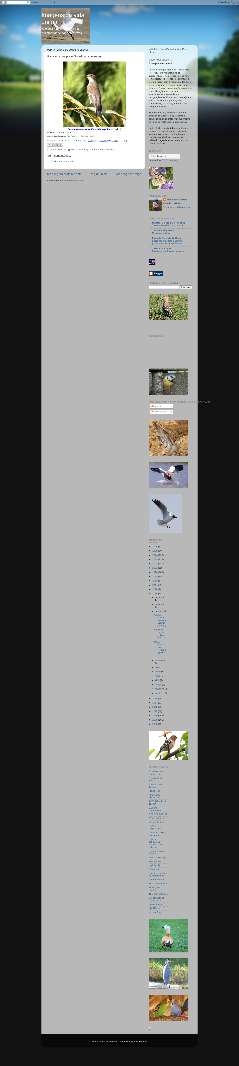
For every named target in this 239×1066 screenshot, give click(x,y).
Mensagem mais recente (64, 174)
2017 (155, 585)
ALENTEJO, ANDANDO (155, 796)
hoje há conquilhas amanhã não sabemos (155, 843)
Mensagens (159, 406)
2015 (155, 593)
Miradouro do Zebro (161, 233)
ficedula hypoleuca (67, 149)
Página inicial (99, 174)
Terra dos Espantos (163, 230)
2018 (155, 581)
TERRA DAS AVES (162, 248)
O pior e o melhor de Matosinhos (158, 874)
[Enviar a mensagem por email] (48, 145)
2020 (155, 572)
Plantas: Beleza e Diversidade (168, 223)
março (158, 684)
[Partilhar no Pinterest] (61, 145)
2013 (155, 703)
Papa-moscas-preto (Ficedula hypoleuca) (160, 648)
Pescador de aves (158, 883)
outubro (159, 611)
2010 (155, 715)
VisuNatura (154, 908)
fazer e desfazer (157, 822)
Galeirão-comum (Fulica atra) (159, 634)
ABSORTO (154, 791)
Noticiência (154, 865)
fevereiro (160, 689)
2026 (155, 546)
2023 (155, 559)
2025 (155, 551)
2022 (155, 563)
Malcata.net (155, 861)
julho (157, 667)
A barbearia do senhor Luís (156, 772)
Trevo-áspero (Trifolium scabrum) (167, 225)
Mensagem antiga (128, 174)
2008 (155, 724)
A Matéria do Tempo (155, 785)
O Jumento (154, 869)
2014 (155, 698)
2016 (155, 589)
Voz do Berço (155, 912)
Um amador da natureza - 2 (156, 899)
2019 (155, 576)
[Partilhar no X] (55, 145)
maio (158, 676)
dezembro (160, 597)
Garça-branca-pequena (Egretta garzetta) (160, 620)
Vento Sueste (155, 904)
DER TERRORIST (158, 814)
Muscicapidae (86, 149)
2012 (155, 707)
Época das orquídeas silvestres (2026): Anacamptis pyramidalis (167, 242)
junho (158, 671)
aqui (68, 132)
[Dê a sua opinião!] (51, 145)
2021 (155, 568)
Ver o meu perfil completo (176, 207)
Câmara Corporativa (155, 809)
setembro (160, 660)
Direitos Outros (156, 818)
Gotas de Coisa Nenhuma (157, 833)
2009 (155, 720)
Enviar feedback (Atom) (72, 180)
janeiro (159, 693)
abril (157, 680)
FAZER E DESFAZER (155, 827)
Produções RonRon (154, 888)
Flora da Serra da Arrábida (166, 238)
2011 (155, 711)
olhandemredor (157, 879)
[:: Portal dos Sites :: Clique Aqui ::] (150, 1029)
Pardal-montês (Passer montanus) (168, 251)
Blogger (142, 1041)
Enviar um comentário (62, 161)
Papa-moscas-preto (104, 149)
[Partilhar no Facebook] (58, 145)
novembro (160, 604)
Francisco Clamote (177, 199)
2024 (155, 555)
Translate (173, 160)
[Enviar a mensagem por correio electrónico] (125, 140)
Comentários (159, 411)
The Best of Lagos (158, 894)
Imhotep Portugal (157, 857)
